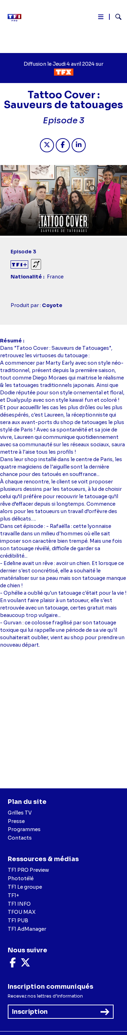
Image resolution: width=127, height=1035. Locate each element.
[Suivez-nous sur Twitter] (25, 964)
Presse (16, 821)
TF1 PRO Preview (28, 870)
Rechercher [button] (115, 17)
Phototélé (21, 878)
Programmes (24, 829)
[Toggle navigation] (100, 18)
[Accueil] (17, 17)
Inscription (30, 1012)
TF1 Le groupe (25, 887)
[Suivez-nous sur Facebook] (13, 964)
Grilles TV (20, 813)
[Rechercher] (115, 18)
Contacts (20, 838)
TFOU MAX (22, 912)
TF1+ (13, 895)
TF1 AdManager (27, 929)
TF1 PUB (18, 920)
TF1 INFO (19, 904)
